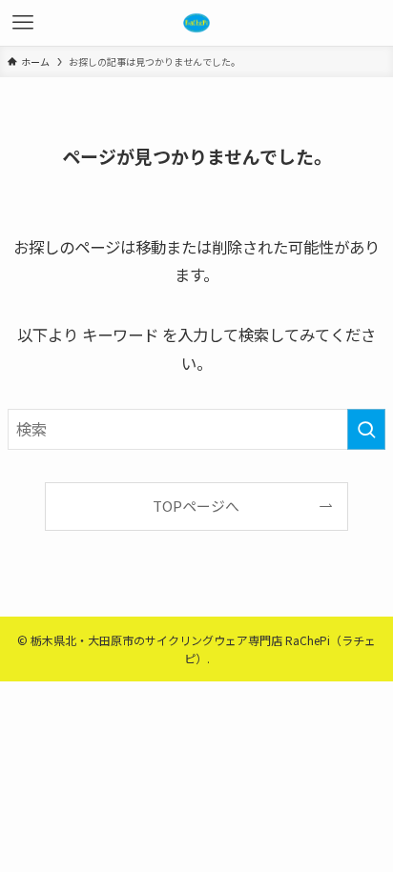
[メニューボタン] (23, 23)
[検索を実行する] (366, 429)
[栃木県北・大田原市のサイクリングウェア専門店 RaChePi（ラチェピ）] (196, 23)
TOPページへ (196, 506)
